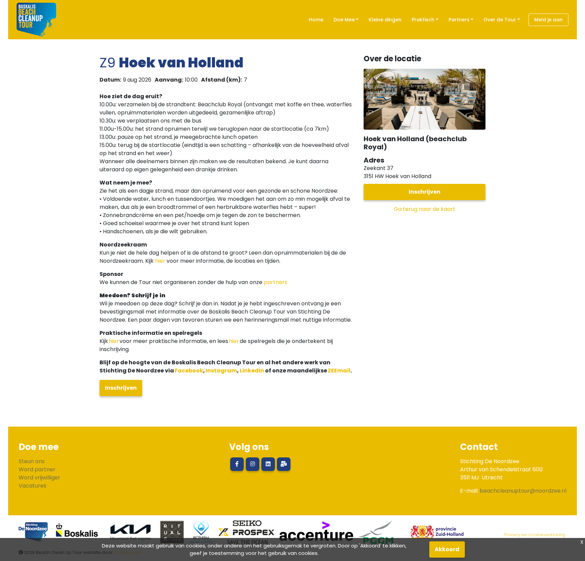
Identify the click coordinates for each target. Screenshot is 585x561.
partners (275, 282)
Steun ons (32, 461)
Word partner (37, 469)
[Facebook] (237, 464)
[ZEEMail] (283, 464)
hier (160, 261)
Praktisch (423, 19)
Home (316, 19)
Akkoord (447, 549)
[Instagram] (252, 464)
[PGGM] (376, 534)
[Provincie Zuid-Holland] (434, 534)
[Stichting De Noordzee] (33, 534)
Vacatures (32, 486)
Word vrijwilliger (39, 477)
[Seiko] (246, 534)
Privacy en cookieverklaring (534, 535)
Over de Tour (499, 19)
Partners (459, 19)
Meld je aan (548, 19)
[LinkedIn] (268, 464)
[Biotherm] (201, 534)
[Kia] (130, 534)
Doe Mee (344, 19)
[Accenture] (316, 534)
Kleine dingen (385, 19)
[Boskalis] (77, 534)
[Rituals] (172, 534)
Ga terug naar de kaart (424, 209)
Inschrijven (121, 388)
